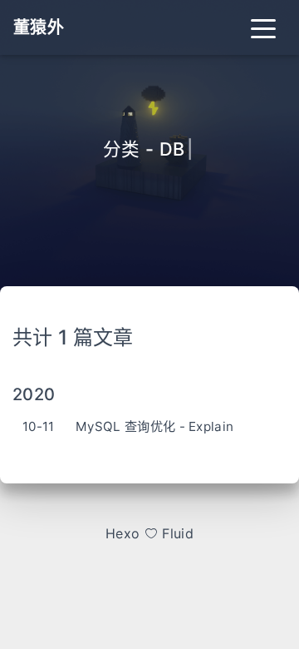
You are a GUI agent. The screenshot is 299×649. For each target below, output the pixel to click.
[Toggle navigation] (263, 27)
